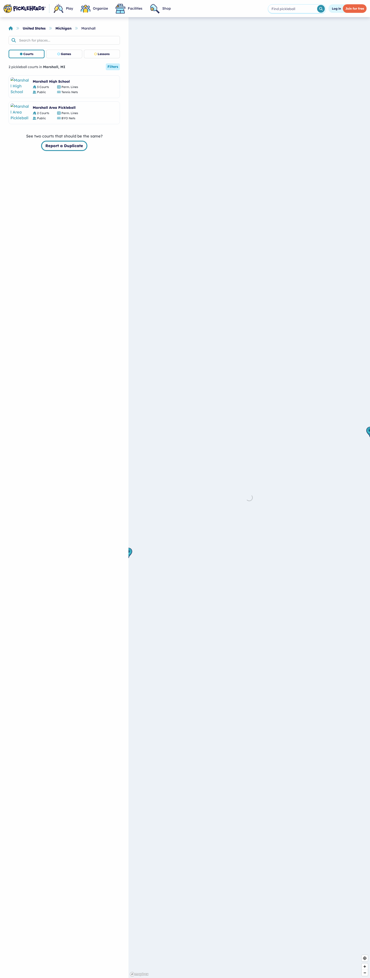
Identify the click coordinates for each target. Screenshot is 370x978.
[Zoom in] (365, 966)
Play (69, 8)
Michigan (63, 28)
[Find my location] (365, 958)
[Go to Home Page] (24, 8)
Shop (166, 8)
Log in (336, 8)
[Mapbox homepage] (139, 974)
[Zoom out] (365, 973)
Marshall (88, 28)
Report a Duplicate (64, 145)
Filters (112, 66)
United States (34, 28)
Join (354, 8)
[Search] (321, 9)
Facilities (135, 8)
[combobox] (292, 8)
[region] (249, 497)
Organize (100, 8)
